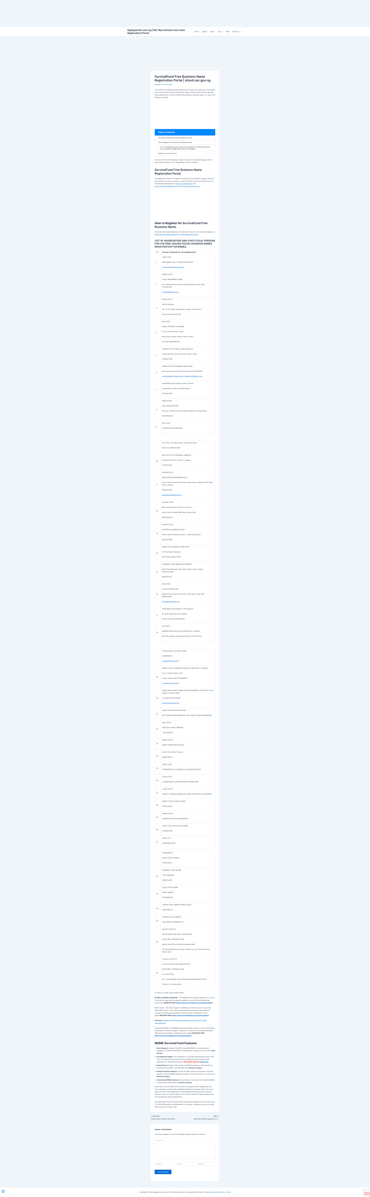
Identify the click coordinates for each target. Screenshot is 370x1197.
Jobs (219, 31)
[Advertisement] (58, 13)
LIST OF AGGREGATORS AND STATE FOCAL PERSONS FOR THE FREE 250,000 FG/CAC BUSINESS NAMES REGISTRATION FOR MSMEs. (185, 148)
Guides (204, 31)
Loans (212, 31)
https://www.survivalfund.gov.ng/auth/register (194, 1003)
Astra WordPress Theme (222, 1192)
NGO (227, 31)
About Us (236, 31)
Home (197, 31)
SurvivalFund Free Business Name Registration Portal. (175, 138)
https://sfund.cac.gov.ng (191, 186)
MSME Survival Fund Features (167, 153)
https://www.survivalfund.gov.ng (166, 186)
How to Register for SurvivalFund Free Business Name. (175, 142)
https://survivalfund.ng (184, 184)
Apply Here (204, 1062)
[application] (222, 31)
